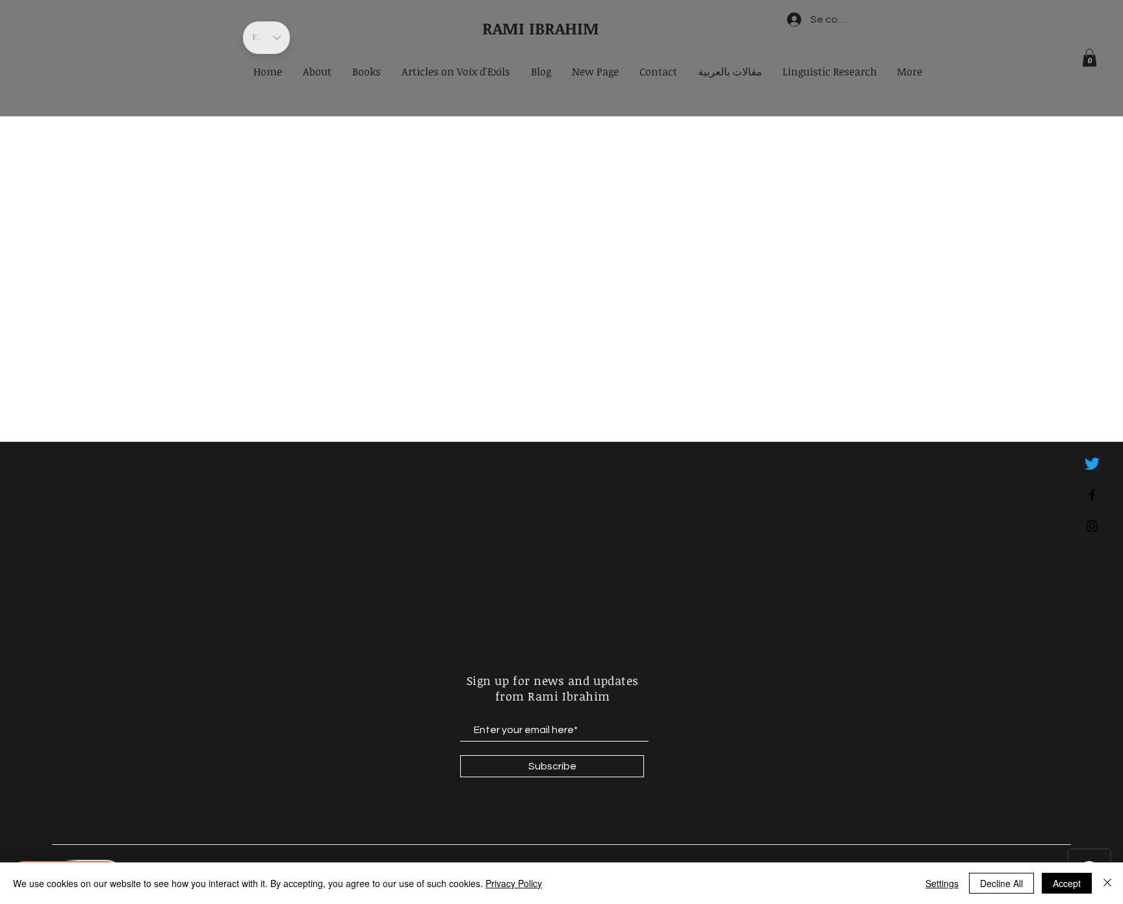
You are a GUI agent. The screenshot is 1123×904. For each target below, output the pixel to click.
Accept (1067, 883)
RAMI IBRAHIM (540, 28)
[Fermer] (1107, 883)
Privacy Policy (513, 883)
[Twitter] (1092, 463)
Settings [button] (942, 883)
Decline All (1001, 883)
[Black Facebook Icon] (1092, 494)
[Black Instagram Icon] (1092, 526)
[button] (1089, 57)
